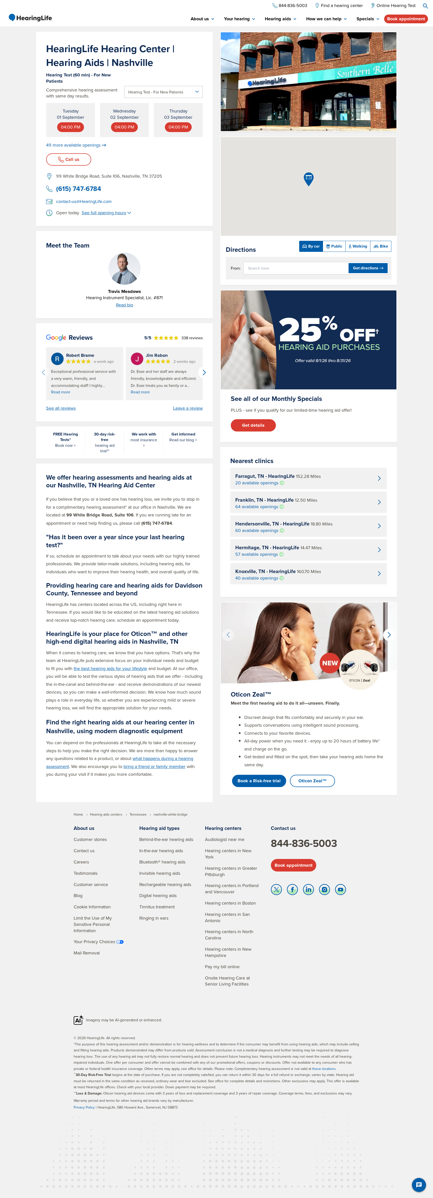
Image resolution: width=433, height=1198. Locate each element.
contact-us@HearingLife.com (84, 201)
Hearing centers (223, 828)
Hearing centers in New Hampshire (228, 952)
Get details (253, 425)
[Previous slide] (43, 372)
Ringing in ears (153, 918)
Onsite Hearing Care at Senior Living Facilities (227, 981)
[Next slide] (204, 372)
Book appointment (406, 19)
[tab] (202, 19)
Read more (60, 392)
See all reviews (61, 408)
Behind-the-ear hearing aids (166, 839)
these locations (324, 1068)
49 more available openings (73, 145)
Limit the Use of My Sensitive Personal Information (93, 924)
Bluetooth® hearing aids (162, 862)
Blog (78, 895)
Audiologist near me (224, 839)
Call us (72, 159)
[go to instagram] (324, 891)
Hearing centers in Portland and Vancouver (232, 888)
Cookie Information (92, 907)
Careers (81, 862)
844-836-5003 (304, 843)
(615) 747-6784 (78, 188)
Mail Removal (87, 953)
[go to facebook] (292, 891)
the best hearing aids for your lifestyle (110, 668)
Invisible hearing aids (159, 873)
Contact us (84, 850)
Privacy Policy (84, 1107)
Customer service (91, 884)
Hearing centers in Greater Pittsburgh (231, 871)
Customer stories (90, 839)
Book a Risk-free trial (259, 781)
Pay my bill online (222, 966)
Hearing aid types (159, 828)
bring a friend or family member (154, 766)
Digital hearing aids (158, 895)
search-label (425, 6)
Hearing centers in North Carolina (229, 934)
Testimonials (85, 873)
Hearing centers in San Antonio (227, 917)
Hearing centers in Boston (230, 903)
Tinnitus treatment (157, 907)
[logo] (30, 18)
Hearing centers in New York (228, 853)
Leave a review (188, 408)
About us (84, 828)
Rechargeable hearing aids (165, 884)
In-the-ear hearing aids (161, 850)
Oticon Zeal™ (312, 781)
